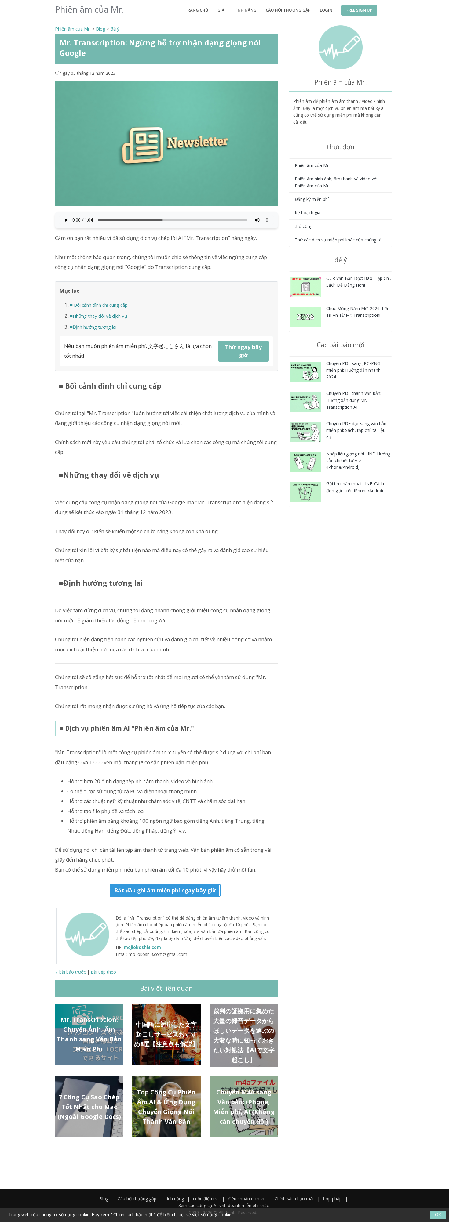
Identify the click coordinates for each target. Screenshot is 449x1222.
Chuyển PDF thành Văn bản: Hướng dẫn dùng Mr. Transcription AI (353, 400)
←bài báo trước (70, 972)
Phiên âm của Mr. (73, 29)
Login (326, 10)
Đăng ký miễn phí (312, 199)
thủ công (303, 226)
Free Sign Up (359, 10)
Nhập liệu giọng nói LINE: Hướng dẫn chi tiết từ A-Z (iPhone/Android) (358, 460)
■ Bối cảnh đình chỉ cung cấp (99, 305)
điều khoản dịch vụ (246, 1199)
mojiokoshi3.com (142, 947)
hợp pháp (332, 1199)
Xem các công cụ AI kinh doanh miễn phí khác (223, 1205)
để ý (115, 29)
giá (220, 10)
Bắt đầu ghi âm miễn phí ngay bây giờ (165, 890)
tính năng (245, 10)
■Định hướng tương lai (93, 327)
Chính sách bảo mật (294, 1199)
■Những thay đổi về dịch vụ (98, 316)
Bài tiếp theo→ (105, 972)
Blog (100, 29)
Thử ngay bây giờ (243, 351)
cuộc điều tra (206, 1199)
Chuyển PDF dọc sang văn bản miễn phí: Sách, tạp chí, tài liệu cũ (356, 430)
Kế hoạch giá (307, 212)
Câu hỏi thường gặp (288, 10)
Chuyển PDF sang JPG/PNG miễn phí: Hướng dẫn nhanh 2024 (353, 370)
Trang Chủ (196, 10)
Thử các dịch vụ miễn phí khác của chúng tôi (339, 240)
